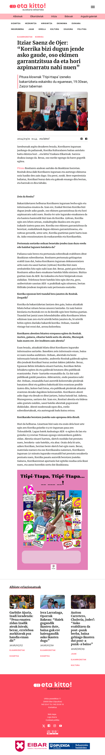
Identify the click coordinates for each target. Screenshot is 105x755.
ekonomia (62, 23)
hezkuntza (30, 23)
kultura (54, 29)
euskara (76, 23)
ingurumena (17, 29)
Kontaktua (52, 707)
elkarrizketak (25, 37)
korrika (39, 37)
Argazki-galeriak (89, 16)
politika (81, 29)
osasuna (68, 29)
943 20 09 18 (58, 704)
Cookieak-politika (52, 720)
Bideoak (69, 16)
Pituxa (20, 168)
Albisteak (18, 16)
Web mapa (52, 714)
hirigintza (46, 23)
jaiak (31, 29)
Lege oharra (52, 717)
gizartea (15, 23)
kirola (42, 29)
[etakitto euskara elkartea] (27, 6)
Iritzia (54, 16)
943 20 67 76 (46, 704)
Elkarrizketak (36, 16)
